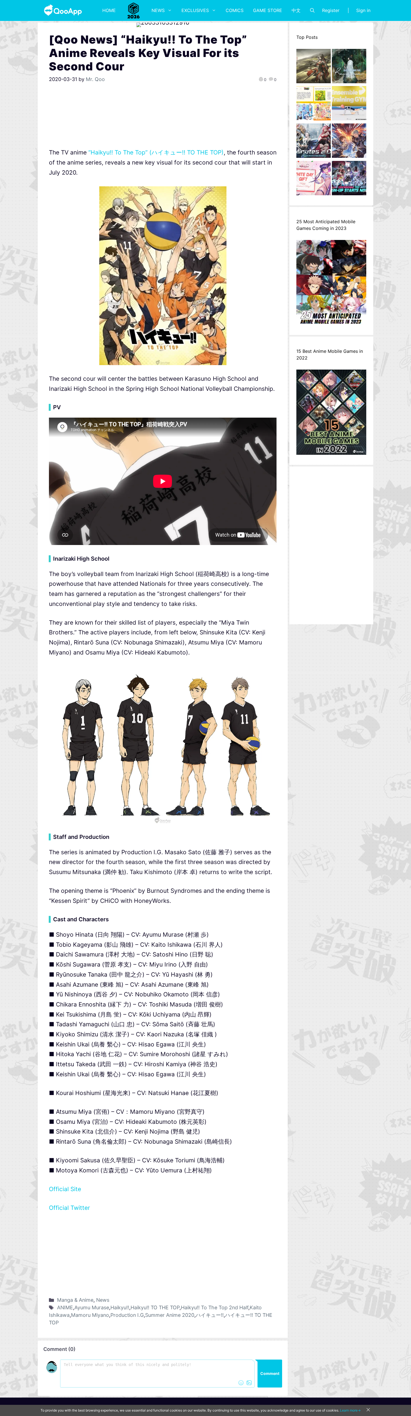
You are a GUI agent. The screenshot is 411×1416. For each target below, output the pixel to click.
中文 (296, 10)
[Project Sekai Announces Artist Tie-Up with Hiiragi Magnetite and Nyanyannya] (313, 104)
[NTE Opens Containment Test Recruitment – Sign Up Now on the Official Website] (349, 179)
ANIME (65, 1307)
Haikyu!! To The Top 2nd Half (214, 1307)
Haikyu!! (119, 1307)
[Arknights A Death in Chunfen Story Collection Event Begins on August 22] (313, 67)
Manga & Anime (75, 1300)
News (158, 10)
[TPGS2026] (134, 10)
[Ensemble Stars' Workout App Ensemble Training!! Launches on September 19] (349, 104)
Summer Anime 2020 (169, 1315)
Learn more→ (350, 1410)
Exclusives (195, 10)
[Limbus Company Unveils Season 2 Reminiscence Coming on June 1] (349, 67)
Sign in (363, 10)
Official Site (65, 1189)
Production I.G (127, 1315)
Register (330, 10)
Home (109, 10)
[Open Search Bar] (312, 10)
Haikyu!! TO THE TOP (155, 1307)
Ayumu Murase (91, 1307)
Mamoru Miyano (90, 1315)
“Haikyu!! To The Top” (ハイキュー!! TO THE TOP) (156, 152)
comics (235, 10)
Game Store (267, 10)
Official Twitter (69, 1207)
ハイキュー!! (210, 1315)
